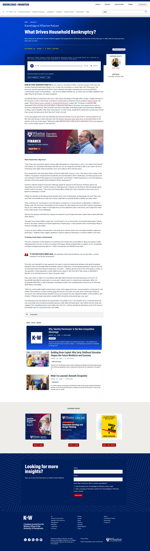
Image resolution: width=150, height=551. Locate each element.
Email (76, 476)
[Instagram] (41, 539)
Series (79, 520)
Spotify (42, 77)
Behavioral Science (69, 12)
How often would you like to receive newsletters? (91, 483)
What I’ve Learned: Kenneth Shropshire (69, 376)
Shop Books (107, 520)
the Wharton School (57, 542)
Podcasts (107, 4)
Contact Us (107, 522)
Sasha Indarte (92, 101)
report (93, 87)
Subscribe (142, 4)
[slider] (95, 65)
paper (55, 291)
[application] (64, 65)
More (88, 12)
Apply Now (38, 445)
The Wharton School (109, 518)
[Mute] (91, 66)
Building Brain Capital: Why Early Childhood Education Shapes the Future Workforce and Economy (76, 354)
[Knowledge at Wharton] (15, 4)
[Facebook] (29, 539)
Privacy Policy (84, 538)
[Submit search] (145, 11)
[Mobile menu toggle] (3, 12)
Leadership (54, 526)
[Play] (32, 66)
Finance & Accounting (24, 12)
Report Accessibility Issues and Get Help (92, 541)
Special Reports (119, 4)
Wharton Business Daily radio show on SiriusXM (75, 119)
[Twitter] (25, 539)
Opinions (80, 522)
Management (51, 12)
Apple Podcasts (33, 77)
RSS (49, 77)
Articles (97, 4)
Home (26, 22)
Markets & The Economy (39, 12)
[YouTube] (37, 539)
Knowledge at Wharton (61, 538)
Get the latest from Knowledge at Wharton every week (94, 486)
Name (76, 468)
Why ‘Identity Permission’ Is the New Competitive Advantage (71, 331)
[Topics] (7, 12)
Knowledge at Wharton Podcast (42, 26)
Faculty (79, 518)
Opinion (130, 4)
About (105, 516)
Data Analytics (80, 12)
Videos (79, 528)
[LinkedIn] (33, 539)
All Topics (53, 528)
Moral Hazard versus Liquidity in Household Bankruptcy (49, 103)
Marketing (59, 12)
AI (15, 12)
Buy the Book (109, 445)
